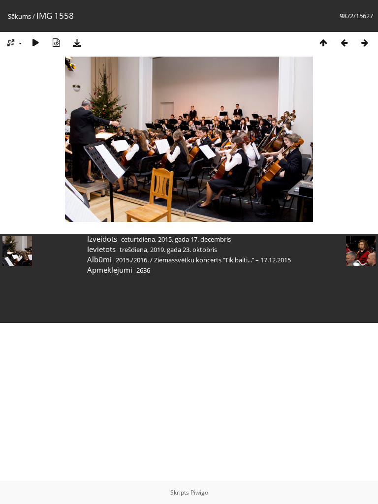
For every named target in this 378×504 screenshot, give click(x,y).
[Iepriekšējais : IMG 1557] (344, 42)
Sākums (19, 16)
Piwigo (199, 492)
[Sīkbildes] (323, 42)
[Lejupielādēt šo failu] (76, 42)
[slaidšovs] (35, 42)
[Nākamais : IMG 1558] (364, 42)
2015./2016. (132, 259)
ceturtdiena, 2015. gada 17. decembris (176, 239)
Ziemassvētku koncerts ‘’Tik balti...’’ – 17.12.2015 (222, 259)
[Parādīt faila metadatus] (56, 42)
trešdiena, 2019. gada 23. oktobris (168, 249)
